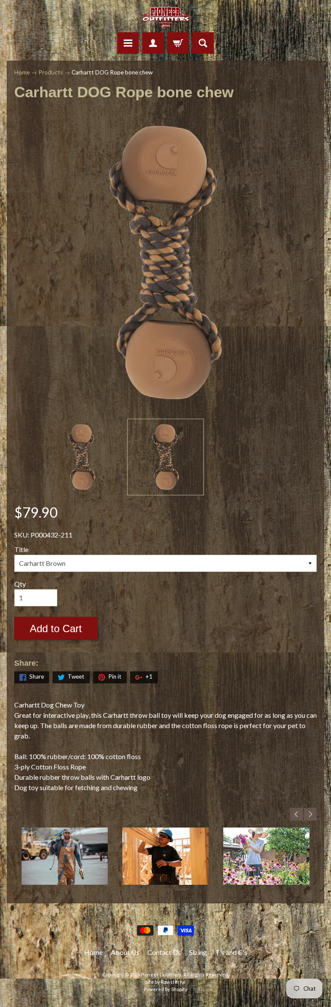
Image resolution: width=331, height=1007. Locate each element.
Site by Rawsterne (165, 982)
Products (50, 72)
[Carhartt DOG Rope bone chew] (82, 457)
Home (22, 72)
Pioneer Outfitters (161, 974)
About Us (125, 952)
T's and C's (231, 952)
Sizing (198, 952)
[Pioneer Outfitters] (165, 17)
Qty (20, 584)
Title (21, 549)
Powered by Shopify (165, 989)
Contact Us (164, 952)
